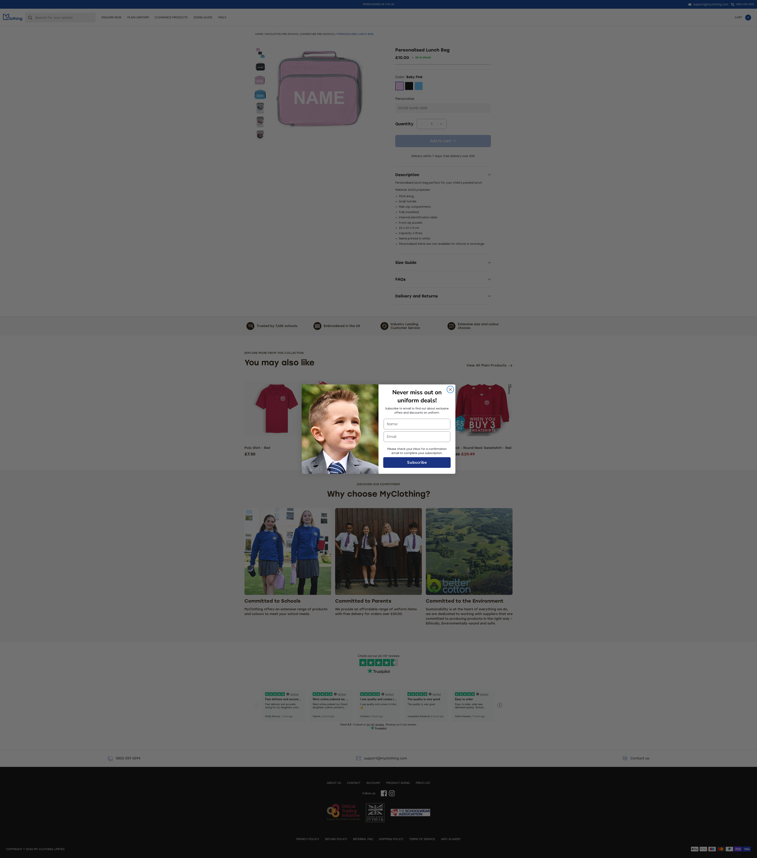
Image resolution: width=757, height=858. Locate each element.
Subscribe (417, 462)
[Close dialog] (450, 389)
